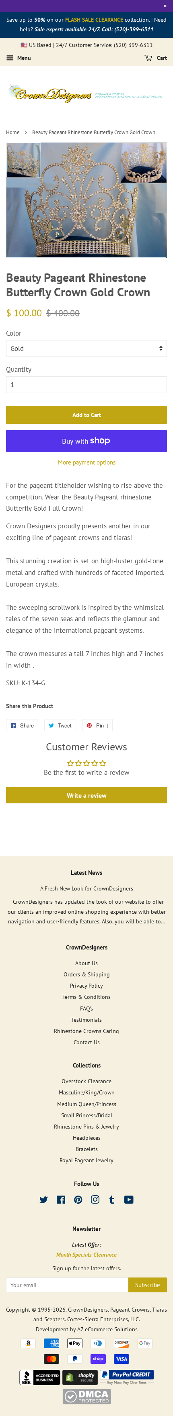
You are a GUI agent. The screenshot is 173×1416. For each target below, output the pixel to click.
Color (13, 333)
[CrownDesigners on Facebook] (61, 1201)
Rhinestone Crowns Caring (86, 1031)
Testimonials (86, 1019)
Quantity (18, 369)
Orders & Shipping (87, 974)
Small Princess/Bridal (86, 1115)
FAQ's (86, 1008)
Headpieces (87, 1137)
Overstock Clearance (86, 1081)
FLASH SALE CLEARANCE (94, 19)
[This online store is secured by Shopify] (80, 1382)
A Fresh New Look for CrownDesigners (86, 888)
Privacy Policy (86, 985)
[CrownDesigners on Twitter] (43, 1201)
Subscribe (147, 1285)
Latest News (86, 872)
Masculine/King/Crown (87, 1092)
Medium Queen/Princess (86, 1104)
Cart (161, 58)
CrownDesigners (88, 1309)
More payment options (86, 462)
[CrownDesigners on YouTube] (129, 1201)
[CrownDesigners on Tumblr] (111, 1201)
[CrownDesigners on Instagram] (95, 1201)
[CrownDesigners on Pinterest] (78, 1201)
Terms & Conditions (86, 996)
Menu (23, 58)
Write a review (87, 795)
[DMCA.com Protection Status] (86, 1402)
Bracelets (87, 1149)
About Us (86, 963)
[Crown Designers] (39, 1382)
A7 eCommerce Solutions (107, 1329)
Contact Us (87, 1042)
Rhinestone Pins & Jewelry (86, 1126)
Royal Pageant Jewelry (86, 1160)
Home (13, 132)
